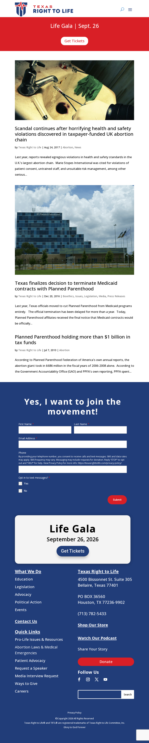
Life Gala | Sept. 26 (74, 26)
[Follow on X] (96, 679)
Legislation (90, 296)
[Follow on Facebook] (79, 679)
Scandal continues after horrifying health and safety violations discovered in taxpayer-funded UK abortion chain (74, 134)
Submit (117, 499)
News (77, 147)
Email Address (28, 438)
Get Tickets (74, 40)
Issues (79, 296)
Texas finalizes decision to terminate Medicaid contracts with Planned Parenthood (66, 286)
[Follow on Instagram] (88, 679)
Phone (22, 452)
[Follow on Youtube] (105, 679)
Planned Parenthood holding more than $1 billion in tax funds (72, 339)
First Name (26, 424)
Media (102, 296)
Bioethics (68, 296)
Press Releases (116, 296)
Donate (106, 661)
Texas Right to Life (29, 147)
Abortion (68, 147)
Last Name (81, 424)
